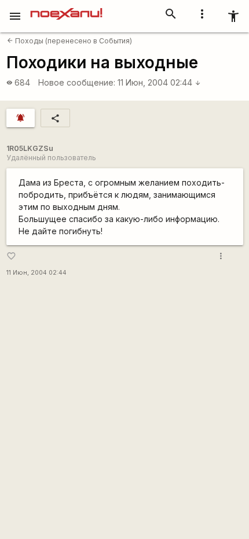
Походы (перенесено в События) (69, 40)
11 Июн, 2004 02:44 (159, 82)
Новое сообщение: (76, 82)
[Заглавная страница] (66, 8)
